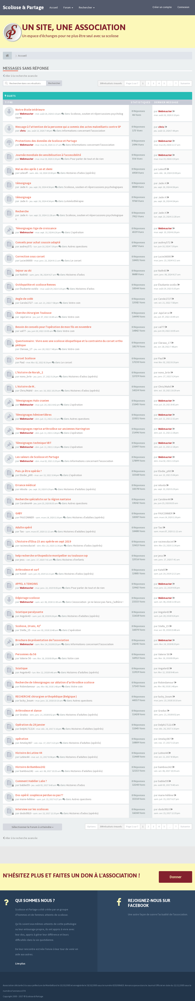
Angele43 (25, 616)
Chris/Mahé (26, 390)
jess (22, 559)
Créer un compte (162, 7)
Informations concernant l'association (83, 130)
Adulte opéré (23, 527)
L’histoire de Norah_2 (29, 372)
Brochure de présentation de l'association (42, 640)
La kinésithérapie (74, 201)
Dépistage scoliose (27, 598)
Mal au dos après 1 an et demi (33, 169)
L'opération (77, 232)
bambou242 (26, 771)
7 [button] (175, 83)
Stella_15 (25, 630)
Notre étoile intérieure (30, 109)
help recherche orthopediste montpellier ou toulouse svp (51, 555)
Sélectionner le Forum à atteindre (32, 827)
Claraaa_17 (26, 349)
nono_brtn (26, 376)
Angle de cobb (24, 298)
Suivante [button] (185, 83)
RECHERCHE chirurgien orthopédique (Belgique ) (46, 696)
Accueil (54, 7)
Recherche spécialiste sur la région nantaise (43, 499)
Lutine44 (24, 757)
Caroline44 (26, 503)
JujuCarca (25, 317)
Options (91, 826)
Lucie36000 (26, 260)
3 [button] (153, 83)
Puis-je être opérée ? (28, 471)
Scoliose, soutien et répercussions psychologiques (93, 187)
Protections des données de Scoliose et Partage (46, 141)
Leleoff (24, 173)
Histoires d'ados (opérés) (80, 173)
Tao (22, 531)
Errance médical (25, 485)
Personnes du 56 (25, 654)
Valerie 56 (25, 658)
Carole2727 (26, 302)
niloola (23, 489)
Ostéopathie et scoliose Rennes (35, 284)
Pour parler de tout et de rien (87, 159)
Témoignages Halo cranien (32, 400)
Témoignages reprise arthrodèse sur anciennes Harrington (52, 429)
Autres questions (77, 246)
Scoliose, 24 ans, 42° (28, 626)
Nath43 (24, 274)
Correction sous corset (30, 256)
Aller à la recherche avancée (21, 75)
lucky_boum (27, 700)
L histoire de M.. (25, 386)
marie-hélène (27, 799)
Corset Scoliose (25, 358)
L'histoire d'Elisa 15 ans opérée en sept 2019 (43, 541)
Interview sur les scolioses (32, 809)
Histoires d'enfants (73, 559)
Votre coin (74, 302)
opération (21, 739)
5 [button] (164, 83)
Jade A (24, 187)
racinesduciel (27, 545)
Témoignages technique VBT (33, 443)
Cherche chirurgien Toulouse (33, 313)
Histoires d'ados (75, 274)
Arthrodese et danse (28, 710)
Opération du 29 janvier (30, 724)
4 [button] (158, 83)
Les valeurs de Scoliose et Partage (37, 457)
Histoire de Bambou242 (30, 767)
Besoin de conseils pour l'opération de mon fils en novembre (53, 327)
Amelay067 (26, 743)
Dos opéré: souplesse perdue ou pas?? (39, 795)
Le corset (75, 260)
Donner (175, 876)
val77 (23, 331)
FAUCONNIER (27, 517)
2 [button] (148, 83)
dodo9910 (25, 813)
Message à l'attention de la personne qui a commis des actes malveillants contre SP (68, 127)
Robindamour (27, 686)
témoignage (23, 183)
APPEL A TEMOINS (26, 584)
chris (23, 130)
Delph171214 (27, 728)
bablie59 (25, 785)
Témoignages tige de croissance (35, 228)
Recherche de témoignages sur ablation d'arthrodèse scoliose (54, 682)
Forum (67, 7)
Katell (23, 573)
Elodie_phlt (26, 475)
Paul (22, 362)
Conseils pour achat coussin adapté (37, 242)
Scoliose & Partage (23, 7)
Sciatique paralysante (29, 612)
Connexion (183, 7)
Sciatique (21, 668)
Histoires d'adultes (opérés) (80, 489)
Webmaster (26, 113)
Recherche (22, 211)
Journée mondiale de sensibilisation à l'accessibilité (48, 155)
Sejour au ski (23, 270)
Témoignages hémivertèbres (33, 414)
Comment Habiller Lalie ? (31, 781)
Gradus (24, 714)
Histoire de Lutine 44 (28, 753)
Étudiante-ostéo (29, 288)
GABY (18, 513)
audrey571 (26, 246)
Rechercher (86, 7)
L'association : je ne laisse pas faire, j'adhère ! (97, 602)
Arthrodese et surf (27, 569)
